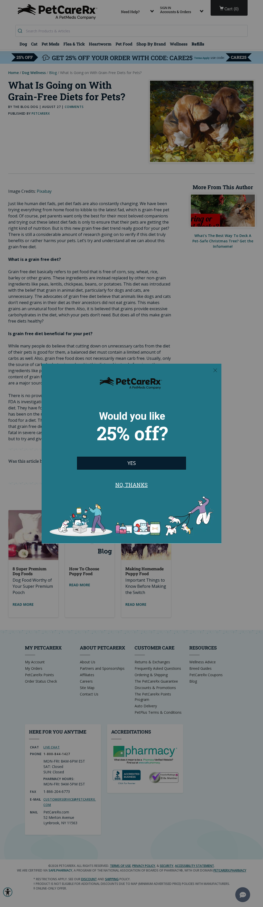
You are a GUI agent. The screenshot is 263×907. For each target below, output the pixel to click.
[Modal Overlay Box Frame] (131, 454)
